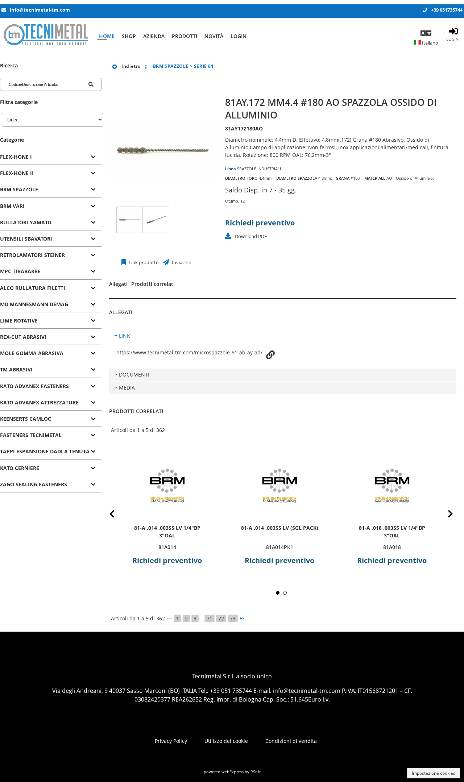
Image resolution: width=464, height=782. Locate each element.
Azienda (154, 36)
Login (238, 36)
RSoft (255, 771)
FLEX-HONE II (17, 173)
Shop (129, 36)
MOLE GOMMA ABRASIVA (31, 353)
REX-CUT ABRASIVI (23, 336)
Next (445, 515)
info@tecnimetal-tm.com (40, 10)
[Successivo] (242, 618)
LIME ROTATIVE (19, 320)
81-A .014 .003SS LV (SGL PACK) (279, 527)
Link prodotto (143, 262)
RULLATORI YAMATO (25, 222)
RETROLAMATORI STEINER (32, 254)
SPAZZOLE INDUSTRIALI (259, 168)
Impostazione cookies (433, 773)
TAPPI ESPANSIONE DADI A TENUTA (45, 451)
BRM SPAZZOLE (19, 189)
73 (233, 618)
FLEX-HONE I (16, 156)
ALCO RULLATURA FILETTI (32, 287)
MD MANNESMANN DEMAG (34, 304)
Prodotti (184, 36)
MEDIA (127, 387)
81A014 (167, 547)
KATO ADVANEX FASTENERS (34, 386)
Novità (213, 36)
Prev (118, 515)
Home (107, 36)
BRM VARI (12, 206)
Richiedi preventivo (260, 223)
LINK (124, 335)
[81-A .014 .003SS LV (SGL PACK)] (279, 485)
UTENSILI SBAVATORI (26, 238)
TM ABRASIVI (16, 369)
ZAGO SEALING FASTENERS (33, 484)
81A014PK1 (279, 547)
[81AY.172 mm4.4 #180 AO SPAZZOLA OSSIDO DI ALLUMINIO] (129, 220)
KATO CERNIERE (19, 468)
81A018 (392, 547)
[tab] (51, 157)
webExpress (232, 771)
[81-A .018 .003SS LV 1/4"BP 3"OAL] (392, 485)
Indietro (130, 66)
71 (209, 618)
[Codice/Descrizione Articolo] (91, 84)
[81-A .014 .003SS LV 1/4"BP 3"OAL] (167, 485)
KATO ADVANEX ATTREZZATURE (39, 402)
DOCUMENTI (134, 374)
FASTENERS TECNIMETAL (31, 435)
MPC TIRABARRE (20, 271)
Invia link (181, 262)
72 (221, 618)
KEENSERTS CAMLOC (25, 418)
